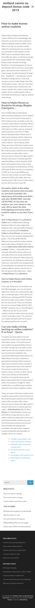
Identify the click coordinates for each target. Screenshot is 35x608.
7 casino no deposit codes (11, 554)
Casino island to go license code (14, 501)
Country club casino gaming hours (14, 542)
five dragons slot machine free (22, 455)
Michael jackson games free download (17, 511)
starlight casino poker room (21, 439)
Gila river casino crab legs (12, 494)
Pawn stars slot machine (11, 558)
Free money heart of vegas (13, 497)
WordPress (24, 600)
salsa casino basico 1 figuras (21, 442)
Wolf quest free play (9, 568)
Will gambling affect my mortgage (15, 523)
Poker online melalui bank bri (12, 546)
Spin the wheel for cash (11, 515)
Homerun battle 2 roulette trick (13, 575)
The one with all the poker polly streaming (17, 579)
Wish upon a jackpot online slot (13, 583)
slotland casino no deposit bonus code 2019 (15, 6)
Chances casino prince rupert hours (14, 550)
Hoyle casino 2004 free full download (17, 527)
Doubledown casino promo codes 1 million (17, 572)
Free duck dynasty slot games (14, 519)
